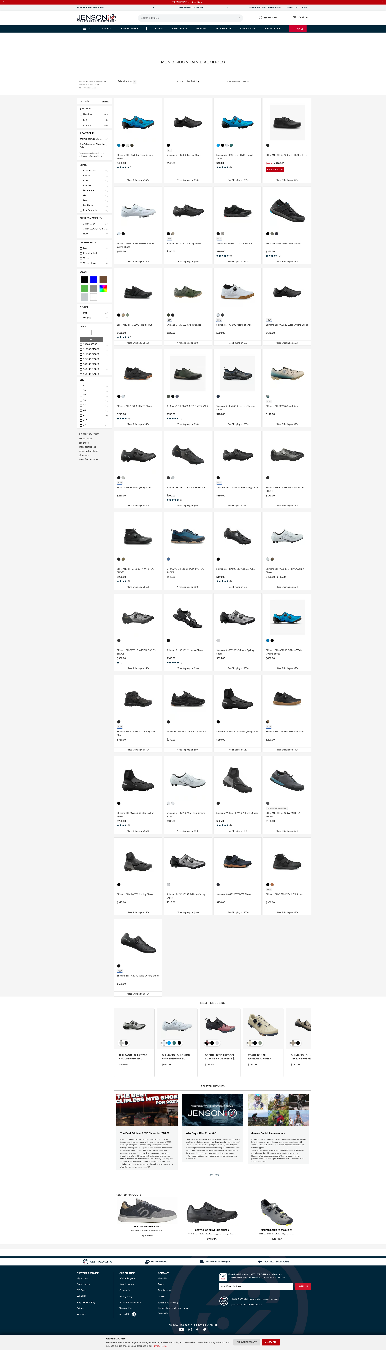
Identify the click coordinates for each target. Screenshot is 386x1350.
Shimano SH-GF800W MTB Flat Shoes (285, 732)
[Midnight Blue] (276, 233)
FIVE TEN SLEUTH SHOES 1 (147, 1226)
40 (95, 410)
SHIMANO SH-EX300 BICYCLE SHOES (186, 732)
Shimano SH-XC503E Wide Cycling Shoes (237, 488)
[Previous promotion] (153, 7)
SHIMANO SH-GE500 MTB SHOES (134, 325)
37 (95, 395)
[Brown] (103, 279)
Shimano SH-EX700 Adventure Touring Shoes (235, 408)
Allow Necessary (247, 1342)
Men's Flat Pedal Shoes (94, 139)
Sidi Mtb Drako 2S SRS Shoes (276, 1230)
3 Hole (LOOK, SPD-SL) (95, 229)
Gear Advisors (164, 1290)
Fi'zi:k (95, 181)
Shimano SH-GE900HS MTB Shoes (134, 406)
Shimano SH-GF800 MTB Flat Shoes (234, 325)
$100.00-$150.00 (95, 349)
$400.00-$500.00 (95, 369)
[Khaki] (123, 559)
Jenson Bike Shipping (168, 1303)
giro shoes (84, 455)
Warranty (81, 1314)
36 (95, 390)
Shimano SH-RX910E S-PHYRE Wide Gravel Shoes (135, 245)
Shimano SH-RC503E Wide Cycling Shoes (138, 976)
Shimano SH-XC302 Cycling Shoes (184, 155)
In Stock (87, 126)
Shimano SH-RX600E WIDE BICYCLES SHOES (285, 489)
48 (244, 81)
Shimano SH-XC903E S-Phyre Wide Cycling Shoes (284, 652)
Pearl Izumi (95, 205)
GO (91, 339)
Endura (95, 176)
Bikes (158, 29)
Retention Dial (95, 253)
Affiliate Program (127, 1279)
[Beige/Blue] (268, 396)
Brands (107, 29)
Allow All (271, 1342)
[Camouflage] (132, 145)
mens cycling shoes (88, 450)
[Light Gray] (222, 233)
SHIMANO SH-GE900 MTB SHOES (283, 243)
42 (95, 425)
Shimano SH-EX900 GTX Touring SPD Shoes (136, 733)
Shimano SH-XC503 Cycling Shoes (184, 243)
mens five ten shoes (88, 459)
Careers (161, 1297)
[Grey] (93, 288)
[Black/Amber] (222, 315)
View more (214, 1175)
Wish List (81, 1296)
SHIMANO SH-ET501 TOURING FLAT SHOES (186, 571)
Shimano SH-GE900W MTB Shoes (233, 894)
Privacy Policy (160, 1346)
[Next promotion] (227, 7)
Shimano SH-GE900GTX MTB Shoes (284, 894)
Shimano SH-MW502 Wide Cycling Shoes (237, 732)
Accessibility (125, 1314)
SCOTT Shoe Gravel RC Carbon (212, 1230)
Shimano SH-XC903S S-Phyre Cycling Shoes (235, 652)
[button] (94, 109)
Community (124, 1290)
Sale (300, 28)
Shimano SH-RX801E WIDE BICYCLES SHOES (136, 652)
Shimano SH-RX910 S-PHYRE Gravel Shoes (234, 157)
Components (179, 29)
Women (95, 318)
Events (161, 1284)
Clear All (105, 101)
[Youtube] (182, 1330)
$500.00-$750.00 (95, 374)
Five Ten (95, 186)
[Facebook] (197, 1330)
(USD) (305, 7)
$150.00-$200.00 (95, 354)
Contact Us (291, 7)
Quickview (147, 1236)
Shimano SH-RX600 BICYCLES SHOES (235, 569)
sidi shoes (84, 442)
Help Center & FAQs (86, 1303)
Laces (95, 248)
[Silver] (84, 296)
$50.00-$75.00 (95, 344)
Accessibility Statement (130, 1303)
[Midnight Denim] (218, 884)
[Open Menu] (129, 18)
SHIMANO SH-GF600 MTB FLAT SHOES (286, 155)
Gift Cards (81, 1290)
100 (247, 81)
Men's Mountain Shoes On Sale (94, 146)
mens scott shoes (87, 446)
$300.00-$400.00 (95, 364)
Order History (83, 1284)
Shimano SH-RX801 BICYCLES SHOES (186, 488)
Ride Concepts (95, 210)
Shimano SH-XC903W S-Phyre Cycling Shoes (186, 815)
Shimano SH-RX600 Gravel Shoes (282, 406)
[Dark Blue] (177, 396)
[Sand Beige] (172, 233)
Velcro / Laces (95, 263)
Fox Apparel (95, 191)
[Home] (96, 18)
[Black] (84, 279)
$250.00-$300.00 (95, 359)
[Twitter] (204, 1330)
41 (95, 415)
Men (95, 313)
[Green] (84, 288)
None (95, 234)
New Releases (129, 29)
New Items (88, 114)
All (91, 29)
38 (95, 400)
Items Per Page (233, 81)
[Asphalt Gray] (268, 803)
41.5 (95, 420)
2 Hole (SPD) (95, 224)
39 (95, 405)
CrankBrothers (95, 171)
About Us (162, 1279)
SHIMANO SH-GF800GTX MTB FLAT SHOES (136, 571)
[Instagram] (190, 1330)
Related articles (125, 81)
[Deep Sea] (231, 145)
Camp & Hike (247, 29)
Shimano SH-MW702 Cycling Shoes (135, 894)
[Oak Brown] (272, 884)
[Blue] (93, 279)
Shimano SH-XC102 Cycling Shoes (184, 325)
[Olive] (272, 233)
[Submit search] (239, 18)
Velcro (95, 258)
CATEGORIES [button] (88, 133)
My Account (82, 1279)
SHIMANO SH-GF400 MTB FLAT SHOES (187, 406)
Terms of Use (125, 1308)
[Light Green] (127, 315)
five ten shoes (85, 438)
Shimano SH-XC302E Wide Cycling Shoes (287, 325)
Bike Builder (272, 29)
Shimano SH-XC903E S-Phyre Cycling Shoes (285, 571)
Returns (80, 1308)
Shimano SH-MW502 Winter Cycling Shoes (135, 815)
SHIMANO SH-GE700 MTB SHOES (234, 243)
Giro (95, 196)
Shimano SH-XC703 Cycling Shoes (134, 488)
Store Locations (126, 1284)
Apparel (201, 29)
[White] (93, 296)
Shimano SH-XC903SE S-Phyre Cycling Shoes (186, 896)
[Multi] (103, 288)
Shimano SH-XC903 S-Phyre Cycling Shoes (135, 157)
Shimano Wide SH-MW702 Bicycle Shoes (237, 813)
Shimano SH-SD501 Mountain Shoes (185, 650)
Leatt (95, 200)
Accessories (223, 29)
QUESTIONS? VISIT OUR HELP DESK (265, 7)
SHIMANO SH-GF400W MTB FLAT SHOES (284, 815)
